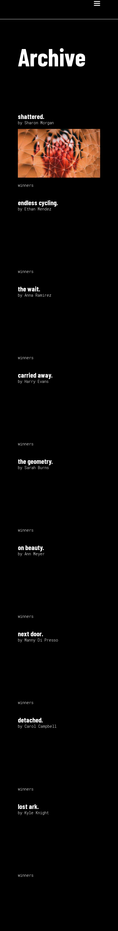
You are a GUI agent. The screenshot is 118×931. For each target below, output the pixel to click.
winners (25, 185)
